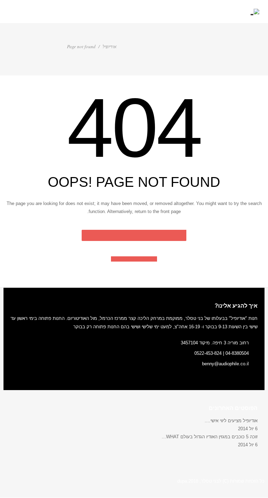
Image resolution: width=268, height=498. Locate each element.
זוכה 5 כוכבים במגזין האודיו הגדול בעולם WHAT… (210, 436)
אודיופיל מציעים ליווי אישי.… (231, 420)
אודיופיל (110, 46)
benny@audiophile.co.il (225, 363)
